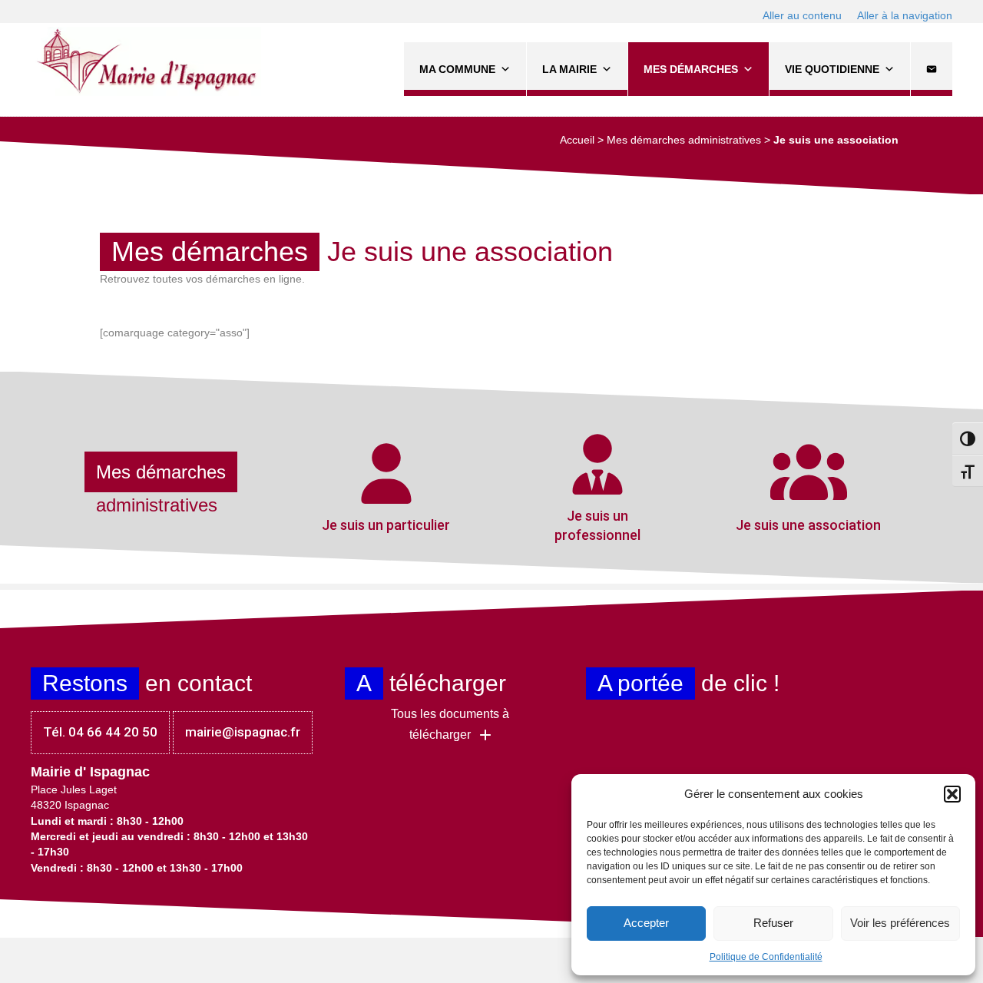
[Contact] (931, 69)
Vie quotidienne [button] (832, 69)
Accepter (646, 922)
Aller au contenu (802, 15)
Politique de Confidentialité (766, 957)
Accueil (577, 140)
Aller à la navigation (904, 15)
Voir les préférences (900, 922)
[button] (952, 794)
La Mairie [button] (569, 69)
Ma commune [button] (457, 69)
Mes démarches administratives (684, 140)
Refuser (773, 922)
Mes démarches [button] (691, 69)
